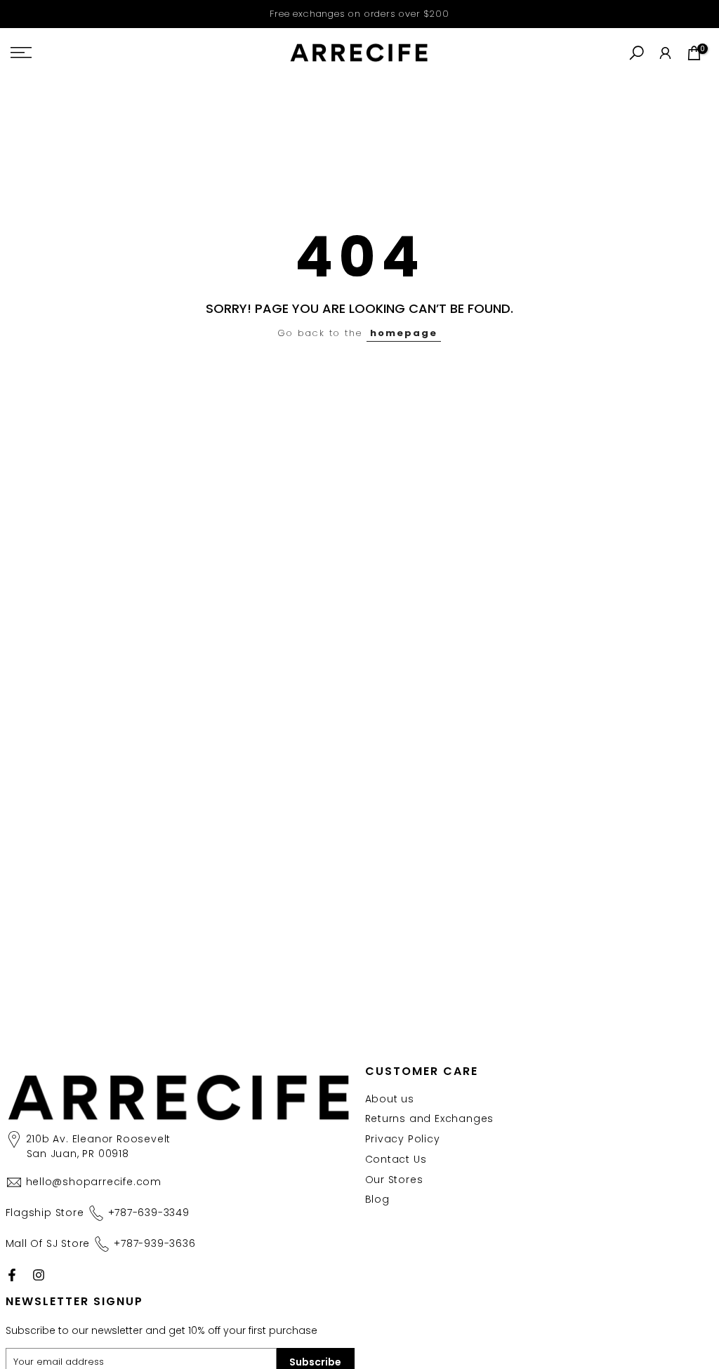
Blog (377, 1199)
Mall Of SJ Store (101, 1243)
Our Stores (394, 1180)
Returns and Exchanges (429, 1118)
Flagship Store (98, 1213)
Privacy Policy (402, 1139)
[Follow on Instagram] (38, 1275)
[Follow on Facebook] (12, 1275)
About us (389, 1099)
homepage (403, 333)
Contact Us (396, 1159)
